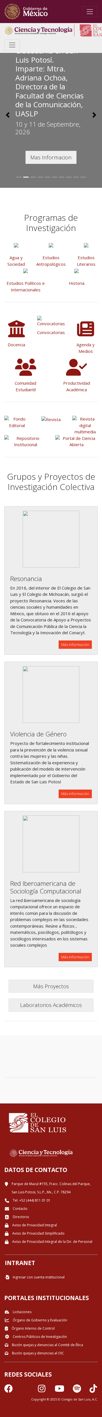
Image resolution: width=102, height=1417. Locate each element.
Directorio (20, 1216)
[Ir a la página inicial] (26, 11)
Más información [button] (75, 644)
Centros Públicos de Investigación (39, 1336)
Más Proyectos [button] (51, 986)
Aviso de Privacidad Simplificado (38, 1233)
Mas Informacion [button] (51, 157)
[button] (7, 115)
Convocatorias (51, 332)
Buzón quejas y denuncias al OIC (37, 1353)
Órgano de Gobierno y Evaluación (39, 1320)
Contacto (19, 1208)
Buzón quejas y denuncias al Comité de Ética (47, 1344)
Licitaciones (21, 1311)
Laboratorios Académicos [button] (51, 1004)
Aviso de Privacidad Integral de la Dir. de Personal (51, 1241)
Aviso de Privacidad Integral (34, 1225)
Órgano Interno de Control (33, 1328)
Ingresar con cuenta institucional (38, 1277)
